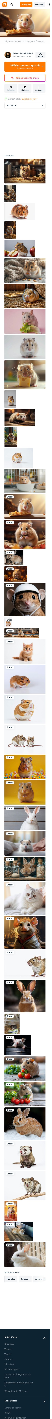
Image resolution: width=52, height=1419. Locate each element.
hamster (11, 1279)
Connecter (39, 4)
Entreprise (9, 1359)
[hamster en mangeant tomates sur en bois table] (25, 1068)
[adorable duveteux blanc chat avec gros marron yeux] (25, 898)
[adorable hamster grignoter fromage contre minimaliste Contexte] (25, 679)
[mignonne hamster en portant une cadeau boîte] (10, 1211)
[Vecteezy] (4, 4)
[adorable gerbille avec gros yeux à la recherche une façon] (25, 964)
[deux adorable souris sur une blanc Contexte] (25, 739)
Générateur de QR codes (15, 1391)
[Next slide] (41, 1279)
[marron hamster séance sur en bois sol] (25, 767)
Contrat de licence (12, 1407)
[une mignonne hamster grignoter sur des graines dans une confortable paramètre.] (10, 230)
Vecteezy (8, 1349)
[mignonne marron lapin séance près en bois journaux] (13, 557)
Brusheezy (9, 1344)
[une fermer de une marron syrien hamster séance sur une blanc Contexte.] (19, 211)
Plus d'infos (12, 105)
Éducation (9, 1364)
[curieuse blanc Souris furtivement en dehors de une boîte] (17, 1045)
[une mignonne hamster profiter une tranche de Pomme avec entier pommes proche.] (19, 248)
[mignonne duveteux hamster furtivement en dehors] (25, 843)
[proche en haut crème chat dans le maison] (18, 1231)
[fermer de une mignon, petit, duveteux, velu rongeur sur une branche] (25, 1185)
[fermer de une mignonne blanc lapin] (25, 818)
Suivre (40, 56)
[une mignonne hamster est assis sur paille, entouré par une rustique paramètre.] (25, 296)
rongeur (25, 1279)
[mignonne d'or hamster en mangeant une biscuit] (25, 534)
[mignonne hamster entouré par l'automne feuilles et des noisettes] (15, 574)
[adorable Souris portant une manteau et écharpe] (25, 932)
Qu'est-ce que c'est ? (29, 99)
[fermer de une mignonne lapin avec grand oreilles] (25, 996)
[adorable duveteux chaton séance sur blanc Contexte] (25, 651)
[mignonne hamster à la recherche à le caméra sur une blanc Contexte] (18, 458)
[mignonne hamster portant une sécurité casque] (25, 599)
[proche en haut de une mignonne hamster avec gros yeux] (25, 709)
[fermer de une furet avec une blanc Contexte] (25, 1155)
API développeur (12, 1369)
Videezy (8, 1354)
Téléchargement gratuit (25, 67)
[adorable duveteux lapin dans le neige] (25, 1123)
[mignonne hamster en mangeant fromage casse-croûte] (25, 506)
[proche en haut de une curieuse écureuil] (8, 622)
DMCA (7, 1412)
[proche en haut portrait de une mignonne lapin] (25, 869)
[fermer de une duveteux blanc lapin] (25, 1254)
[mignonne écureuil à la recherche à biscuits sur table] (21, 633)
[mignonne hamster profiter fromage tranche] (25, 374)
